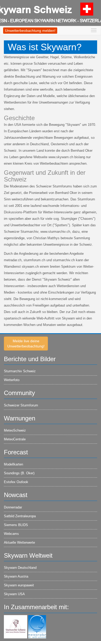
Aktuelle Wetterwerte (19, 542)
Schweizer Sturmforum (21, 405)
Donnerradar (13, 507)
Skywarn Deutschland (20, 568)
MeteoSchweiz (15, 430)
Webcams (11, 534)
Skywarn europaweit (19, 585)
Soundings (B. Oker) (19, 473)
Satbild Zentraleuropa (20, 516)
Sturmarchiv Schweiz (20, 371)
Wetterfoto (11, 380)
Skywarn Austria (16, 576)
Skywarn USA (14, 594)
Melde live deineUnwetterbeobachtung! (26, 343)
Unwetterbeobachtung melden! (30, 30)
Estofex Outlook (16, 482)
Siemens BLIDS (16, 525)
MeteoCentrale (15, 439)
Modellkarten (13, 464)
